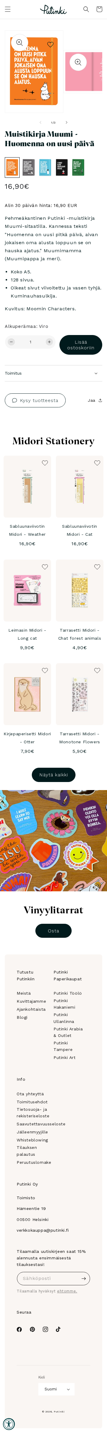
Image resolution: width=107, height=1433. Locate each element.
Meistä (24, 993)
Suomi (51, 1389)
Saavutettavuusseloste (41, 1124)
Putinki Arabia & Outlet (68, 1032)
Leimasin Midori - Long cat (27, 634)
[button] (7, 9)
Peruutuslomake (34, 1162)
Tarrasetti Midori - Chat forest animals (79, 634)
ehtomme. (67, 1291)
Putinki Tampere (63, 1046)
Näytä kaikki (53, 775)
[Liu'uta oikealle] (66, 122)
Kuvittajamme (31, 1001)
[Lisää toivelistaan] (50, 43)
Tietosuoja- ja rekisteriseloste (33, 1112)
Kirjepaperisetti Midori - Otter (27, 737)
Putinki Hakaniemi (64, 1004)
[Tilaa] (83, 1279)
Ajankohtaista (31, 1009)
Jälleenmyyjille (32, 1132)
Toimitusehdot (32, 1101)
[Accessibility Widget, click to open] (9, 1424)
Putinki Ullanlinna (64, 1018)
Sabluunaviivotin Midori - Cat (79, 530)
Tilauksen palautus (27, 1150)
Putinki (59, 1411)
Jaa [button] (91, 400)
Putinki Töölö (68, 993)
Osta (53, 931)
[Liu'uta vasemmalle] (40, 122)
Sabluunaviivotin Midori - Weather (27, 530)
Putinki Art (65, 1057)
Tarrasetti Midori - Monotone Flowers (79, 737)
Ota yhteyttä (30, 1093)
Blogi (22, 1017)
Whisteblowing (32, 1140)
